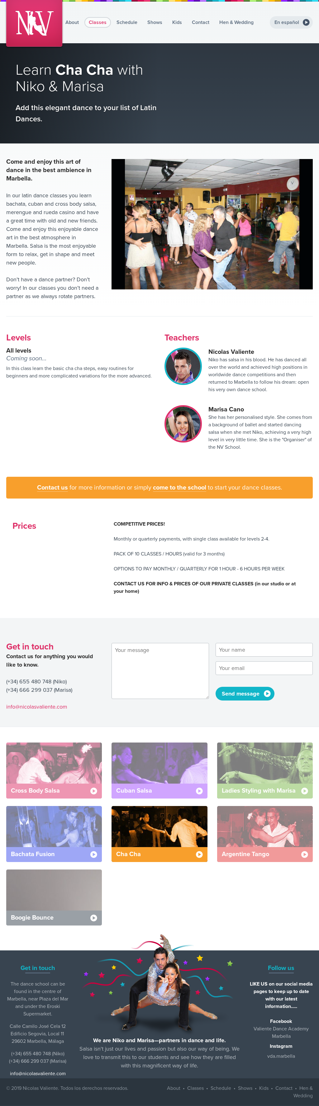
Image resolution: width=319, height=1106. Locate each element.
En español (286, 22)
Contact (200, 22)
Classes (98, 22)
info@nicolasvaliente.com (36, 706)
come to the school (179, 487)
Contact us (52, 487)
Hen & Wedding (236, 22)
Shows (154, 22)
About (72, 22)
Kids (177, 22)
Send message (240, 693)
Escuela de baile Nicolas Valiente (34, 23)
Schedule (127, 22)
